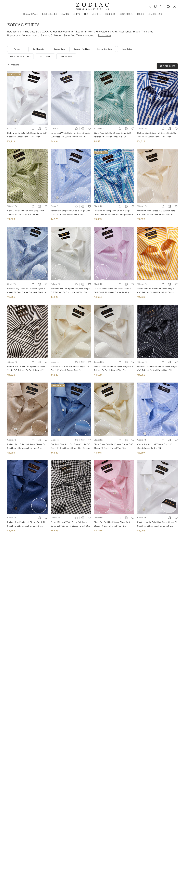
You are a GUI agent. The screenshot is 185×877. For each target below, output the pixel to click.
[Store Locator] (155, 6)
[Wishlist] (162, 6)
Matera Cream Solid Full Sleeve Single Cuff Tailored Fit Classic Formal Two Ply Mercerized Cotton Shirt (113, 368)
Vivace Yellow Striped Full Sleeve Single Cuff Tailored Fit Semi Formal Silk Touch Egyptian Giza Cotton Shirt (155, 290)
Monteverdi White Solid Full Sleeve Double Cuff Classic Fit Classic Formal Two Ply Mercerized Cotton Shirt (70, 135)
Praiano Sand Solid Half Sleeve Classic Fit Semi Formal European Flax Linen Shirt (26, 446)
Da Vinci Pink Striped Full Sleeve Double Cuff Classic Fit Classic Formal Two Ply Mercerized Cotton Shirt (112, 290)
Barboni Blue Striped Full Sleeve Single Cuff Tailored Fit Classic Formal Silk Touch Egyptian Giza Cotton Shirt (157, 135)
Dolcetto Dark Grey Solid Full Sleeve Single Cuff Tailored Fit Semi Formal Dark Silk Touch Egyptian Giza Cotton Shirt (156, 368)
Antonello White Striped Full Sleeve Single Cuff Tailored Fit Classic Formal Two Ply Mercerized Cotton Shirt (70, 290)
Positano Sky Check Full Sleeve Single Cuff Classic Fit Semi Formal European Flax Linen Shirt (27, 290)
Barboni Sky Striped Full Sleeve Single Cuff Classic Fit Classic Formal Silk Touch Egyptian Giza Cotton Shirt (70, 212)
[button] (149, 6)
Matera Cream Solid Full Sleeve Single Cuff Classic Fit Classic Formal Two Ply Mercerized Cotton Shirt (70, 368)
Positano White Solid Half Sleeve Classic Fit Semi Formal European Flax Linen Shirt (157, 524)
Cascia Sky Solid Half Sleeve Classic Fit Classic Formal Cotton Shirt (155, 446)
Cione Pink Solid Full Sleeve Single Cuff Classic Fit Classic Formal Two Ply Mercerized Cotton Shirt (112, 524)
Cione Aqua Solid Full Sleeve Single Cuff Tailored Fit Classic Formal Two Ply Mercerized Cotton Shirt (112, 135)
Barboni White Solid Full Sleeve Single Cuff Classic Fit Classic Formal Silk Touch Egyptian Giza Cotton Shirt (27, 135)
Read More (104, 35)
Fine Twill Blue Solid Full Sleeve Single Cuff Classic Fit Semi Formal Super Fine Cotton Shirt (70, 446)
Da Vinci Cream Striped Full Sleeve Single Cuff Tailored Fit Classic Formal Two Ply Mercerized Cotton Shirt (156, 212)
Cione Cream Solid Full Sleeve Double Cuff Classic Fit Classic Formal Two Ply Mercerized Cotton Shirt (113, 446)
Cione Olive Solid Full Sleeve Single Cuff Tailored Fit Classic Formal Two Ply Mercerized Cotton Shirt (25, 212)
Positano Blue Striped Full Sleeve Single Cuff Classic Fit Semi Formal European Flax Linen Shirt (113, 212)
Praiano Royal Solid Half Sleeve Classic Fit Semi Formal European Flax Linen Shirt (26, 524)
